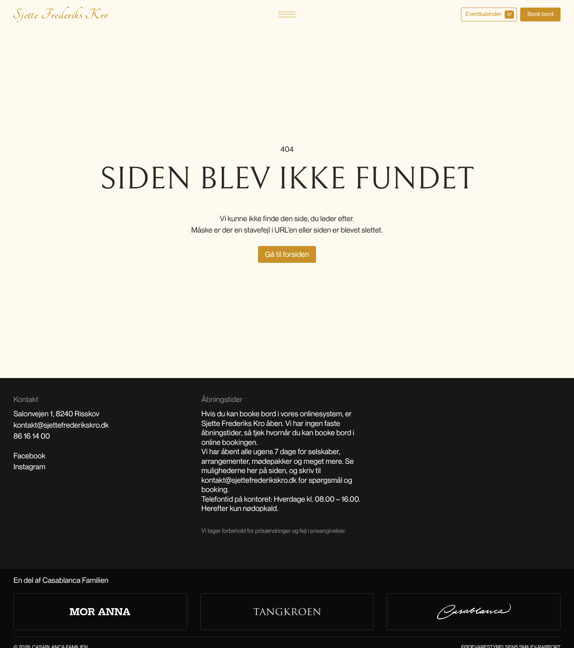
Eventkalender (489, 14)
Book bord (540, 14)
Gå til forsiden (287, 254)
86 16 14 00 (31, 436)
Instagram (29, 466)
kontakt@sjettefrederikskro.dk (61, 425)
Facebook (29, 455)
